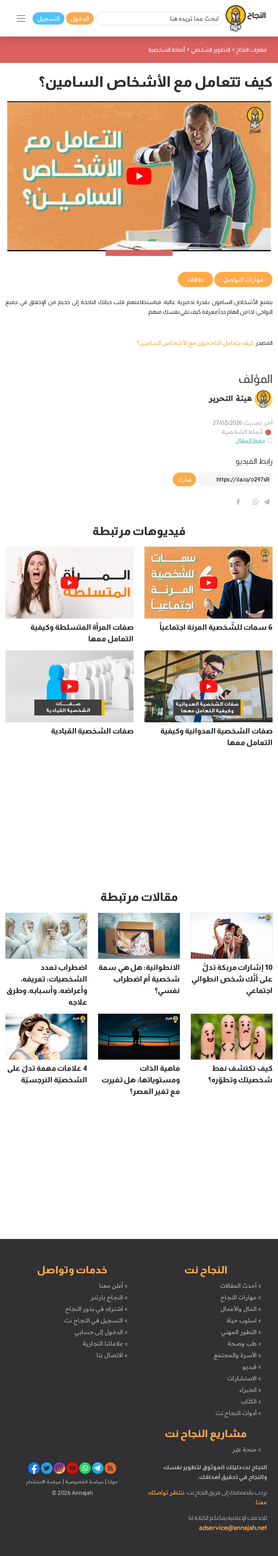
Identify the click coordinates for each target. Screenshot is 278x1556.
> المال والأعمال (240, 1308)
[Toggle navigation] (21, 18)
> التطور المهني (241, 1331)
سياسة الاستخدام (43, 1481)
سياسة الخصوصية (84, 1481)
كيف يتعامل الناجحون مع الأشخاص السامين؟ (195, 342)
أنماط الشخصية (242, 431)
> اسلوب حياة (244, 1320)
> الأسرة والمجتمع (237, 1355)
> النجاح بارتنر (109, 1297)
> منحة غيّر (246, 1449)
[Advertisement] (139, 822)
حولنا (112, 1481)
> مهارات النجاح (240, 1297)
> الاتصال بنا (112, 1355)
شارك (184, 479)
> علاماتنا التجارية (105, 1343)
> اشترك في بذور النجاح (96, 1308)
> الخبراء (250, 1389)
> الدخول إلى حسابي (101, 1331)
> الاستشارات (244, 1378)
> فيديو (252, 1366)
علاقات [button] (195, 279)
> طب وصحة (244, 1343)
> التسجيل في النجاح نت (96, 1320)
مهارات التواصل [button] (243, 279)
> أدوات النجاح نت (238, 1412)
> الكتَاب (251, 1401)
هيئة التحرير (230, 398)
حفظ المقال (250, 440)
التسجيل (48, 18)
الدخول (80, 18)
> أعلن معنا (113, 1285)
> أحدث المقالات (240, 1285)
